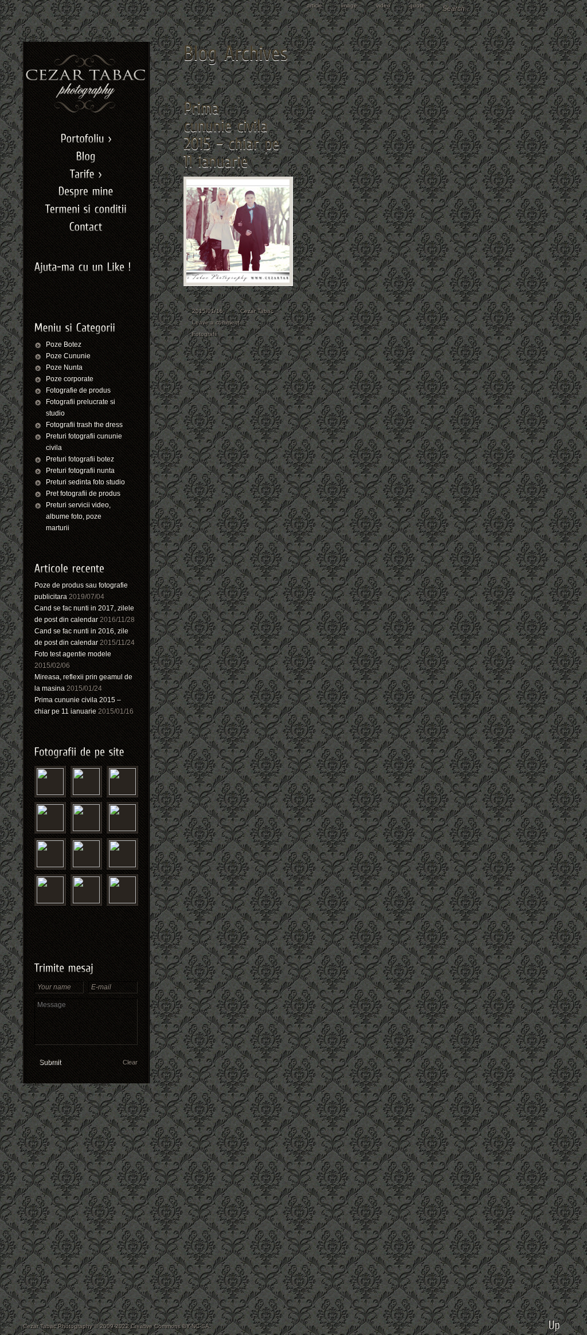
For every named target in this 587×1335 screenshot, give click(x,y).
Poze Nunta (64, 367)
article (314, 5)
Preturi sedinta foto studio (85, 482)
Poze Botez (63, 344)
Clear (130, 1062)
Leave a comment (216, 322)
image (349, 5)
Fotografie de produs (78, 390)
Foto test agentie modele (72, 654)
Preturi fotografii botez (80, 459)
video (383, 5)
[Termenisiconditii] (86, 208)
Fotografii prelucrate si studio (80, 407)
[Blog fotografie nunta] (86, 155)
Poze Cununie (68, 356)
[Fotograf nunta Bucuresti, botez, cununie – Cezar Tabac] (86, 111)
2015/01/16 (207, 311)
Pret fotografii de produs (83, 494)
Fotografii (204, 334)
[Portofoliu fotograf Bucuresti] (86, 137)
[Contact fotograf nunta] (86, 225)
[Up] (554, 1320)
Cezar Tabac (256, 311)
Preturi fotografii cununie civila (84, 442)
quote (417, 5)
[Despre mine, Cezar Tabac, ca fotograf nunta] (86, 190)
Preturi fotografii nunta (80, 471)
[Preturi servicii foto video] (86, 172)
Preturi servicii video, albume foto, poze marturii (78, 516)
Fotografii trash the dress (84, 425)
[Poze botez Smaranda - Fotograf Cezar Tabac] (122, 854)
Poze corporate (69, 379)
